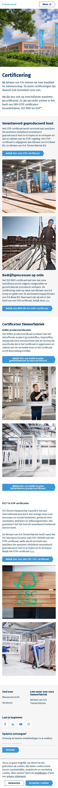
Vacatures (7, 702)
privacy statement (16, 776)
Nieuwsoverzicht (10, 697)
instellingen (40, 773)
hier (47, 300)
